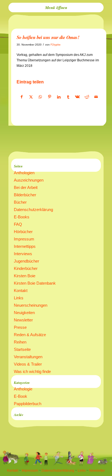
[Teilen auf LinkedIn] (58, 97)
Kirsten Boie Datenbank (35, 283)
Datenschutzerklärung (33, 209)
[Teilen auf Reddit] (86, 97)
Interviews (23, 253)
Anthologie (23, 389)
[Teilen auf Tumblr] (68, 97)
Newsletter (23, 320)
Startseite (22, 349)
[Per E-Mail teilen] (96, 97)
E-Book (20, 396)
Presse (20, 327)
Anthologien (24, 172)
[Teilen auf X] (30, 97)
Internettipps (25, 246)
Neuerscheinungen (30, 305)
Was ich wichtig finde (32, 371)
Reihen (20, 342)
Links (18, 298)
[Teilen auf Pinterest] (49, 97)
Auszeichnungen (28, 180)
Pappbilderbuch (27, 403)
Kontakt (20, 290)
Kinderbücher (26, 268)
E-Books (21, 217)
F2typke (56, 44)
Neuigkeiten (24, 312)
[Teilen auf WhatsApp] (40, 97)
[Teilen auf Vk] (77, 97)
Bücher (20, 202)
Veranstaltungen (28, 356)
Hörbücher (23, 231)
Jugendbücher (26, 261)
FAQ (18, 224)
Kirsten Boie (24, 275)
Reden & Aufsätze (30, 334)
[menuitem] (56, 7)
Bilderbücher (25, 194)
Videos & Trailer (28, 364)
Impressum (24, 239)
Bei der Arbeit (26, 187)
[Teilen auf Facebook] (21, 97)
